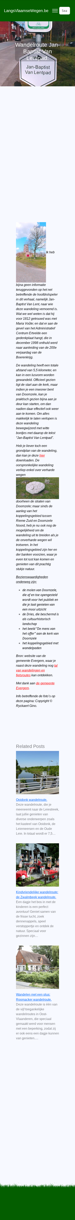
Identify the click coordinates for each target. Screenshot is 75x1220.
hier (42, 455)
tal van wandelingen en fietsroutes (37, 670)
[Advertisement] (37, 144)
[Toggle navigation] (55, 10)
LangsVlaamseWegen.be (26, 10)
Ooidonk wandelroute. (31, 799)
